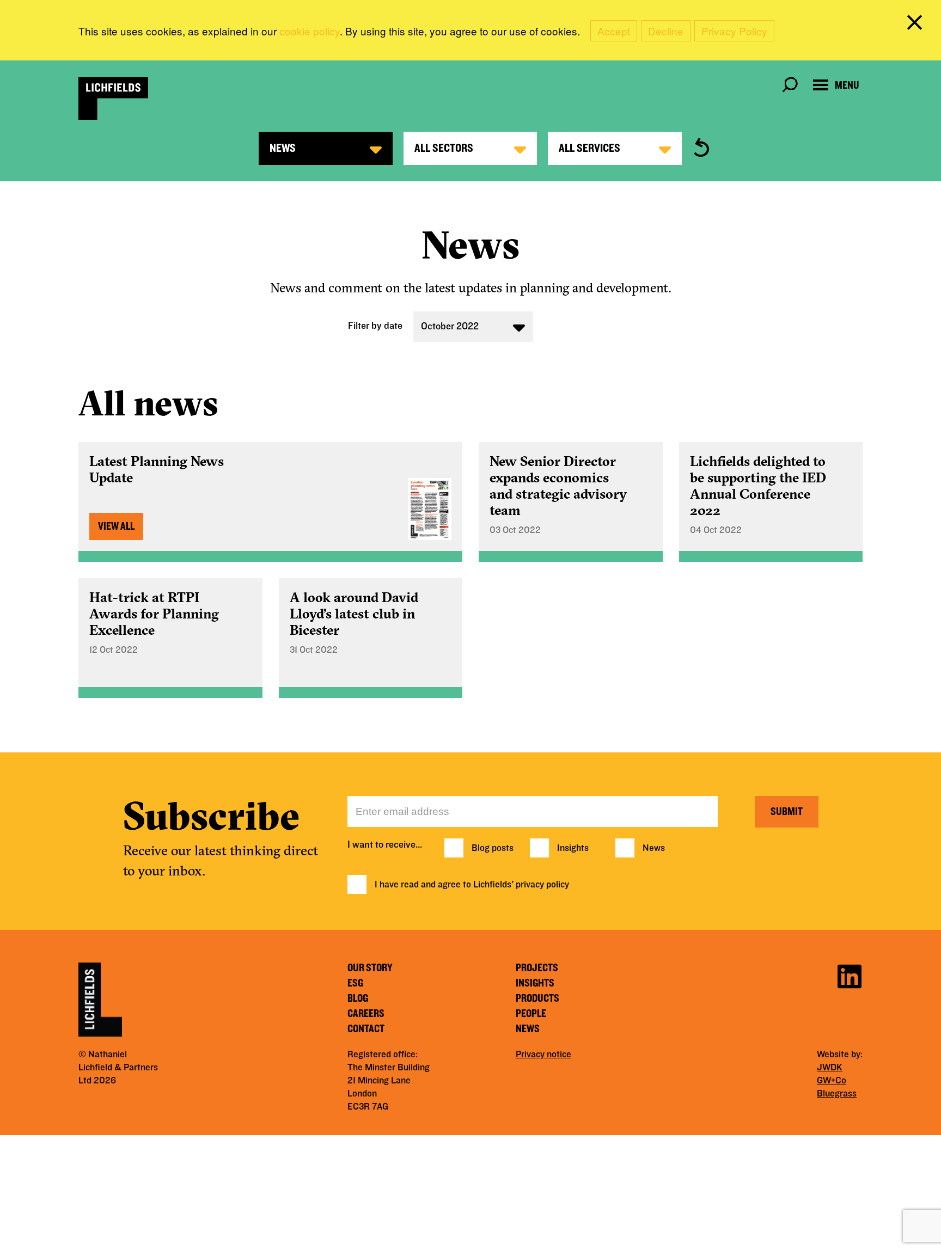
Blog (357, 998)
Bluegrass (837, 1094)
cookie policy (309, 30)
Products (537, 998)
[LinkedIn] (849, 974)
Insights (573, 848)
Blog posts (493, 848)
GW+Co (831, 1081)
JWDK (829, 1068)
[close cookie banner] (916, 24)
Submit (787, 811)
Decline (665, 30)
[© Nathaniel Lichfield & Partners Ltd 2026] (113, 98)
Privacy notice (543, 1054)
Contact (365, 1029)
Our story (370, 968)
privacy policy (542, 885)
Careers (365, 1013)
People (531, 1013)
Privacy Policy (734, 30)
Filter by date (375, 326)
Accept (613, 30)
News (654, 848)
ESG (355, 983)
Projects (537, 968)
